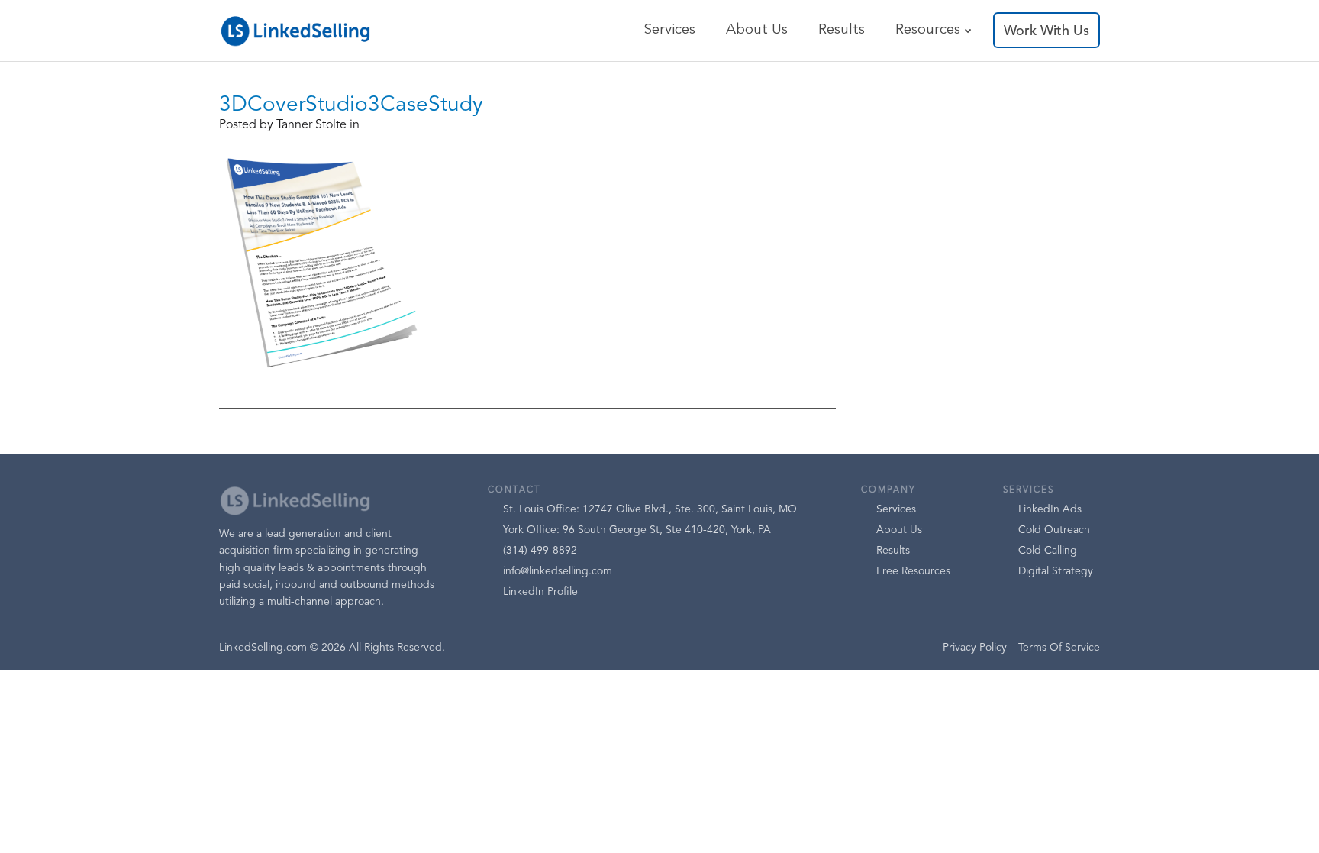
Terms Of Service (1059, 647)
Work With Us (1046, 31)
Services (669, 30)
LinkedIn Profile (540, 591)
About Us (757, 30)
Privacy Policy (975, 647)
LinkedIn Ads (1050, 509)
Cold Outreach (1054, 530)
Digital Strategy (1055, 571)
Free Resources (913, 571)
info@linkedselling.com (557, 571)
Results (841, 30)
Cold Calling (1047, 550)
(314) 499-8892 (540, 550)
